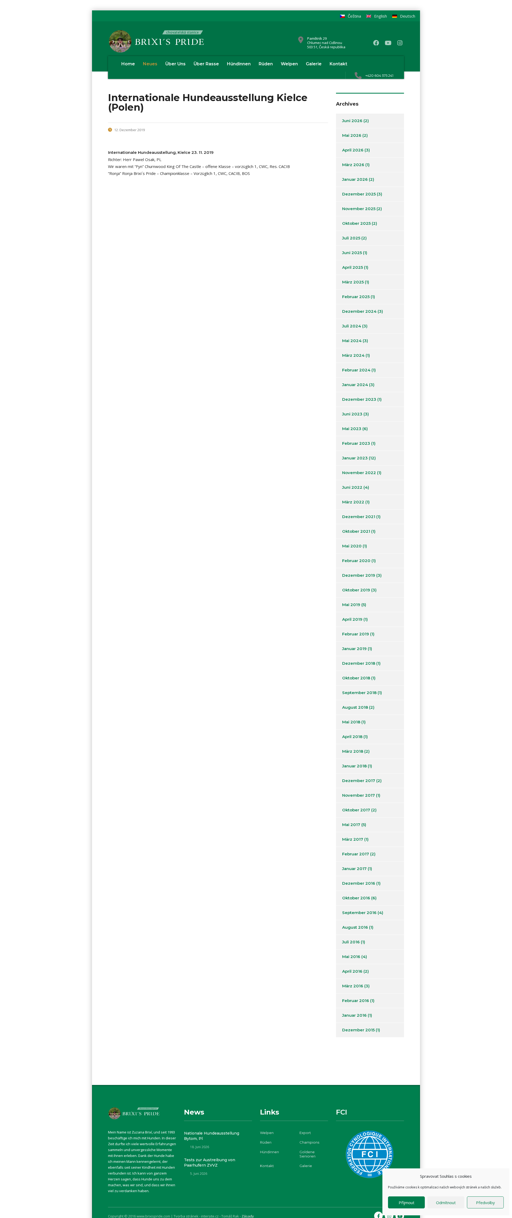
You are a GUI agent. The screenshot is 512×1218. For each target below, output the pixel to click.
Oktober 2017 (356, 809)
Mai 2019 (351, 604)
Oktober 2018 (356, 677)
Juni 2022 (352, 487)
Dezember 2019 (358, 575)
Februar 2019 (355, 633)
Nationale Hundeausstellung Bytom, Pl (211, 1136)
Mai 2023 (351, 428)
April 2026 (352, 150)
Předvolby (485, 1202)
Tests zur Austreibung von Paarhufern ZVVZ (209, 1162)
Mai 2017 (351, 824)
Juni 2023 (352, 413)
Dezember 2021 (358, 516)
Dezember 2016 (358, 883)
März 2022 (353, 501)
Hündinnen (239, 63)
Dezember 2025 (359, 194)
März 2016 (352, 985)
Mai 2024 (352, 340)
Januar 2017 (354, 868)
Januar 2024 (355, 384)
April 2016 (352, 971)
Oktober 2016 (356, 897)
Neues (150, 63)
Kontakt (338, 63)
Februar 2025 (356, 296)
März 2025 (353, 282)
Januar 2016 (354, 1015)
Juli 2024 (351, 325)
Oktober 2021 (356, 531)
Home (128, 63)
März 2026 (353, 164)
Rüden (266, 63)
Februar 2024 (356, 369)
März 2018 (352, 751)
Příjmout (406, 1202)
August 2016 (355, 927)
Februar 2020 (356, 560)
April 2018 (352, 736)
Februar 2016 (355, 1000)
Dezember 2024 (359, 311)
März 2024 (353, 355)
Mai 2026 (351, 135)
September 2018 (359, 692)
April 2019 (352, 619)
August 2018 (355, 707)
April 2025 (352, 267)
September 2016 (359, 912)
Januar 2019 (354, 648)
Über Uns (175, 63)
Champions (309, 1142)
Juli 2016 (351, 941)
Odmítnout (446, 1202)
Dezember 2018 (358, 663)
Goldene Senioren (307, 1154)
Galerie (314, 63)
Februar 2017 (355, 853)
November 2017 (358, 795)
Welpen (289, 63)
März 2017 (352, 839)
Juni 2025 (352, 252)
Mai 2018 (351, 721)
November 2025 (358, 208)
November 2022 (359, 472)
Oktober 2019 (356, 589)
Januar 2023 (355, 457)
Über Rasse (206, 63)
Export (305, 1133)
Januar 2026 (355, 179)
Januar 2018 (354, 765)
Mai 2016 (351, 956)
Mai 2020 (352, 545)
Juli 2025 (351, 238)
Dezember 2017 (358, 780)
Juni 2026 (352, 120)
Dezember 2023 (359, 399)
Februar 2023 (356, 443)
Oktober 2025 (356, 223)
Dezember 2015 (358, 1029)
